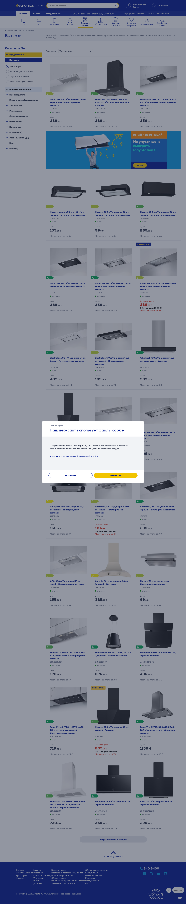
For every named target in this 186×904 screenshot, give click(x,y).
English (59, 425)
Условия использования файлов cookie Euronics (74, 456)
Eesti (52, 425)
